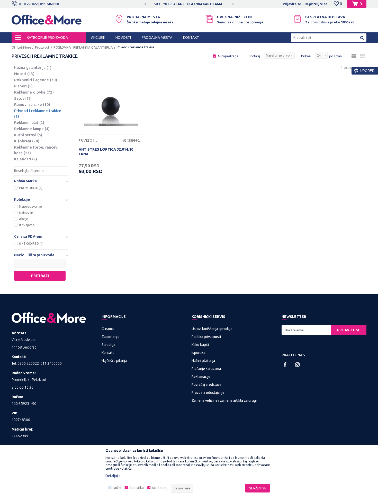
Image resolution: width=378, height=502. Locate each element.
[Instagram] (297, 364)
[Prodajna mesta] (118, 18)
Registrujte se (316, 4)
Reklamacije (201, 377)
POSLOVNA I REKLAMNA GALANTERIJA (83, 47)
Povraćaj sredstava (206, 384)
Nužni (117, 487)
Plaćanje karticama (206, 369)
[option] (189, 4)
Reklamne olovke (34, 92)
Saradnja (108, 345)
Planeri (23, 86)
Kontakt (108, 353)
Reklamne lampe (32, 128)
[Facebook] (285, 364)
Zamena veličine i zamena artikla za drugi (224, 400)
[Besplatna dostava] (297, 18)
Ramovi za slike (32, 104)
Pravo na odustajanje (208, 392)
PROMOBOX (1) (30, 188)
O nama (108, 329)
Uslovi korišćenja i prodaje (212, 329)
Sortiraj (254, 56)
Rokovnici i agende (35, 80)
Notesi (24, 73)
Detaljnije (113, 476)
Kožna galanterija (32, 67)
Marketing (159, 487)
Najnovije (26, 212)
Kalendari (25, 159)
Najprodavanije (30, 206)
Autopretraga (228, 56)
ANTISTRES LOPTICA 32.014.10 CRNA (106, 151)
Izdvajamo (27, 225)
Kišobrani (26, 141)
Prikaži (306, 56)
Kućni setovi (28, 135)
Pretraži (40, 276)
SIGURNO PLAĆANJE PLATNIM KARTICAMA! (188, 4)
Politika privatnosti (206, 337)
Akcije (23, 219)
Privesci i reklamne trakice (37, 113)
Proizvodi (42, 47)
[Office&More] (47, 22)
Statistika (136, 487)
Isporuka (198, 353)
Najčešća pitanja (114, 361)
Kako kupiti (200, 345)
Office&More (21, 47)
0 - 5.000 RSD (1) (31, 243)
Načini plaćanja (203, 361)
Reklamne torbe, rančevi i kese (37, 150)
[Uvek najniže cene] (209, 18)
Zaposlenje (111, 337)
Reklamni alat (29, 122)
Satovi (23, 98)
